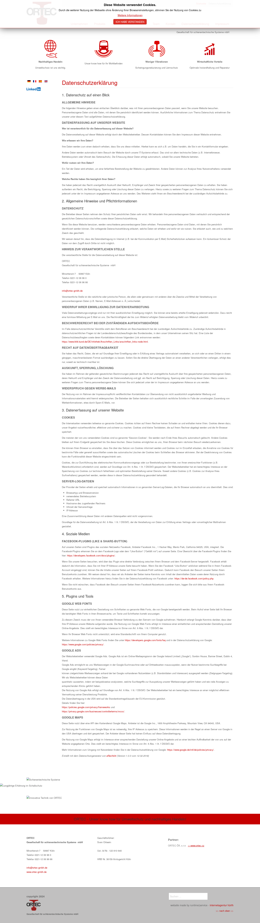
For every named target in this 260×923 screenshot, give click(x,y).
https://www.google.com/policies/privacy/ (83, 644)
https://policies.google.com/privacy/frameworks (86, 707)
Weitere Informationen (130, 15)
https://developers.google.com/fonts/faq (145, 640)
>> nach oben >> (224, 910)
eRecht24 (111, 755)
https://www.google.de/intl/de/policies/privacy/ (190, 749)
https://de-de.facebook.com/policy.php (193, 578)
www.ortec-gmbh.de (37, 872)
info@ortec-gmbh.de (72, 290)
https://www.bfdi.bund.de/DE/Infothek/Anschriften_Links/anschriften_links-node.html (105, 341)
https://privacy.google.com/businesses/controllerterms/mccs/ (93, 711)
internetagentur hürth (221, 905)
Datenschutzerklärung (89, 82)
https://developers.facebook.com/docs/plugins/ (91, 555)
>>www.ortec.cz (196, 845)
